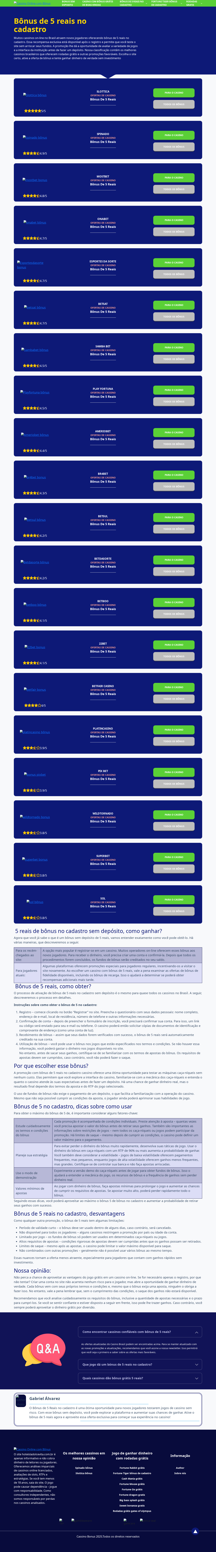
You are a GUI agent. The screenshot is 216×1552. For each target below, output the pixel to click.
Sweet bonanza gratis (132, 1505)
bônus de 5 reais (103, 99)
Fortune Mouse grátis (132, 1484)
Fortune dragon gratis (132, 1494)
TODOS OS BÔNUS (173, 104)
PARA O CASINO (174, 92)
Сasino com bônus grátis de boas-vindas (97, 3)
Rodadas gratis (191, 3)
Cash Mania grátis (132, 1478)
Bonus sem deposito (68, 3)
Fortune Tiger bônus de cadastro (164, 3)
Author (180, 1467)
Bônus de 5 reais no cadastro (132, 3)
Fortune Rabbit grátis (132, 1467)
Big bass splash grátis (132, 1500)
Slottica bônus (84, 1473)
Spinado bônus (84, 1467)
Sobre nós (180, 1473)
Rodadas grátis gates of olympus (132, 1511)
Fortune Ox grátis (132, 1489)
